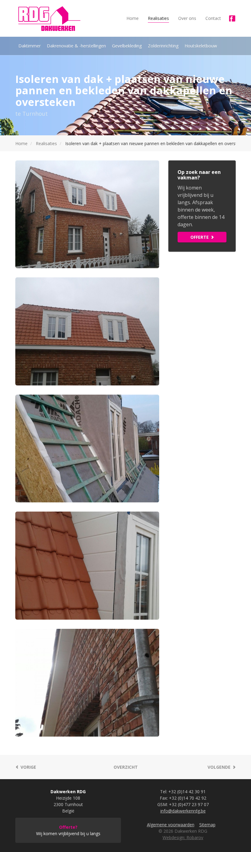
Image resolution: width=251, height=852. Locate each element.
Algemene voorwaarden (170, 825)
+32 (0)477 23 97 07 (189, 804)
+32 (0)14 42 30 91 (187, 791)
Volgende (219, 767)
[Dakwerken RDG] (49, 18)
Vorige (28, 767)
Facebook (232, 18)
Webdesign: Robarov (183, 837)
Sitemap (207, 825)
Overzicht (126, 767)
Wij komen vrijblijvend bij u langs (68, 830)
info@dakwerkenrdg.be (183, 811)
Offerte (199, 237)
